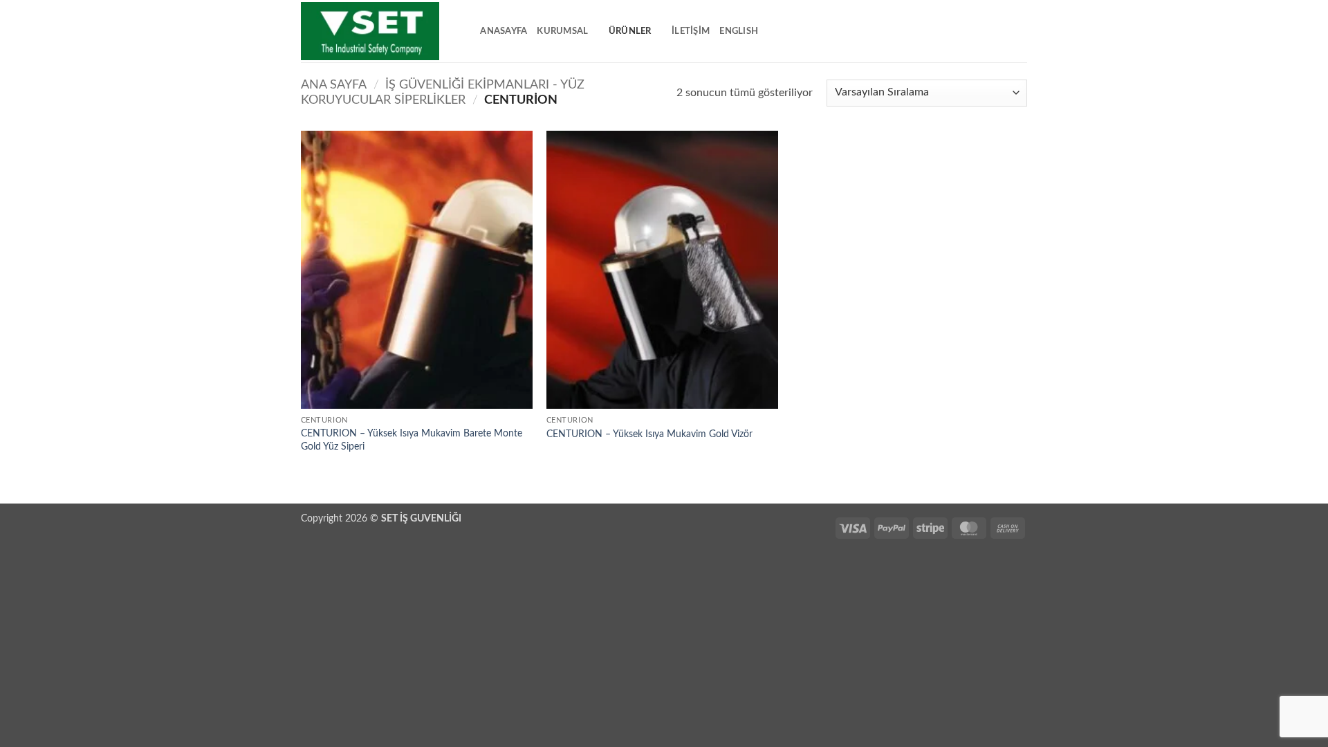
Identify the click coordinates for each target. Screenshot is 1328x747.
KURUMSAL (562, 31)
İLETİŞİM (691, 31)
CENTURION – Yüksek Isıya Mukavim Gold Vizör (649, 434)
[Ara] (465, 31)
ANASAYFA (503, 31)
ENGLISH (738, 31)
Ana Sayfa (334, 84)
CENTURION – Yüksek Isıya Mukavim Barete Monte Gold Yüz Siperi (411, 440)
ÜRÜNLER (630, 31)
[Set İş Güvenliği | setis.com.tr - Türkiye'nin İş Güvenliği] (370, 31)
